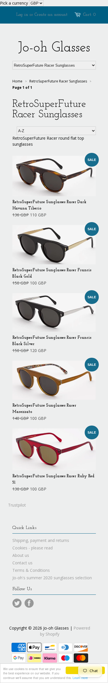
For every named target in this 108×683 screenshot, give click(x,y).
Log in (22, 15)
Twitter (17, 603)
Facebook (29, 603)
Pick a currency (14, 3)
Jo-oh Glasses (54, 48)
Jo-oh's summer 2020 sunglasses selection (52, 577)
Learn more (80, 678)
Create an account (51, 15)
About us (20, 555)
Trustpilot (17, 505)
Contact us (22, 562)
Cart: (89, 15)
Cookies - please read (32, 548)
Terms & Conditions (31, 570)
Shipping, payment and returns (40, 540)
